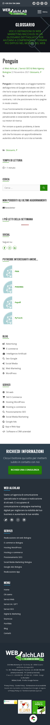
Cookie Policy (20, 685)
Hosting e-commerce (16, 407)
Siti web (9, 392)
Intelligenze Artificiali (16, 353)
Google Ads (11, 421)
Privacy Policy (9, 685)
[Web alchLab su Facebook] (37, 3)
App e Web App (12, 426)
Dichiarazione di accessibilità (36, 685)
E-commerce (12, 348)
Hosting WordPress (15, 402)
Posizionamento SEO (16, 411)
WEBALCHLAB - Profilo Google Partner (25, 680)
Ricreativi (26, 678)
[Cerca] (43, 188)
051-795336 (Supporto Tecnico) (19, 670)
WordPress (11, 373)
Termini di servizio (29, 691)
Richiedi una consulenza (25, 469)
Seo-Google (11, 358)
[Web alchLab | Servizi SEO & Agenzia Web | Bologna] (15, 12)
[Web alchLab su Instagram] (41, 3)
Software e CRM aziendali (18, 431)
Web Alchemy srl (16, 665)
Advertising (11, 343)
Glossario (34, 72)
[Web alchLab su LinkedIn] (45, 3)
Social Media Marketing (17, 416)
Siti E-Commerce (14, 397)
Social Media (12, 363)
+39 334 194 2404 (12, 3)
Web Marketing (13, 368)
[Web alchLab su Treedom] (34, 3)
